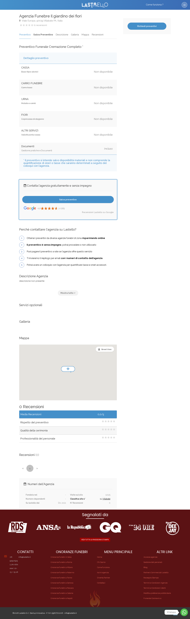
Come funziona (103, 567)
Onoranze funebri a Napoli (61, 598)
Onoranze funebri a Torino (61, 578)
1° (84, 499)
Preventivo (25, 34)
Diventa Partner (103, 578)
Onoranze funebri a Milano (62, 567)
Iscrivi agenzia (103, 572)
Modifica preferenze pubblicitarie (157, 593)
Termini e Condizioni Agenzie (155, 583)
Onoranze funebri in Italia (61, 557)
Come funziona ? (154, 4)
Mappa (85, 34)
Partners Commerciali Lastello (156, 572)
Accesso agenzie (150, 557)
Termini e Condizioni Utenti (155, 588)
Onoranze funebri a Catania (62, 593)
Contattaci (101, 583)
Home (99, 557)
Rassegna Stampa (151, 578)
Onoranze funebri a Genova (62, 583)
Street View (106, 349)
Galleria (75, 34)
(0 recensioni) (40, 25)
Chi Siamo (101, 562)
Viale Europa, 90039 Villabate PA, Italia (41, 20)
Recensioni (97, 34)
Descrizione (62, 34)
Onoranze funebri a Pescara (62, 588)
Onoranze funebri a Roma (61, 562)
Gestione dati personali (153, 562)
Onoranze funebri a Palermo (62, 572)
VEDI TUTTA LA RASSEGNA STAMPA (95, 539)
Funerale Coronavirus (152, 598)
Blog (145, 567)
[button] (68, 293)
